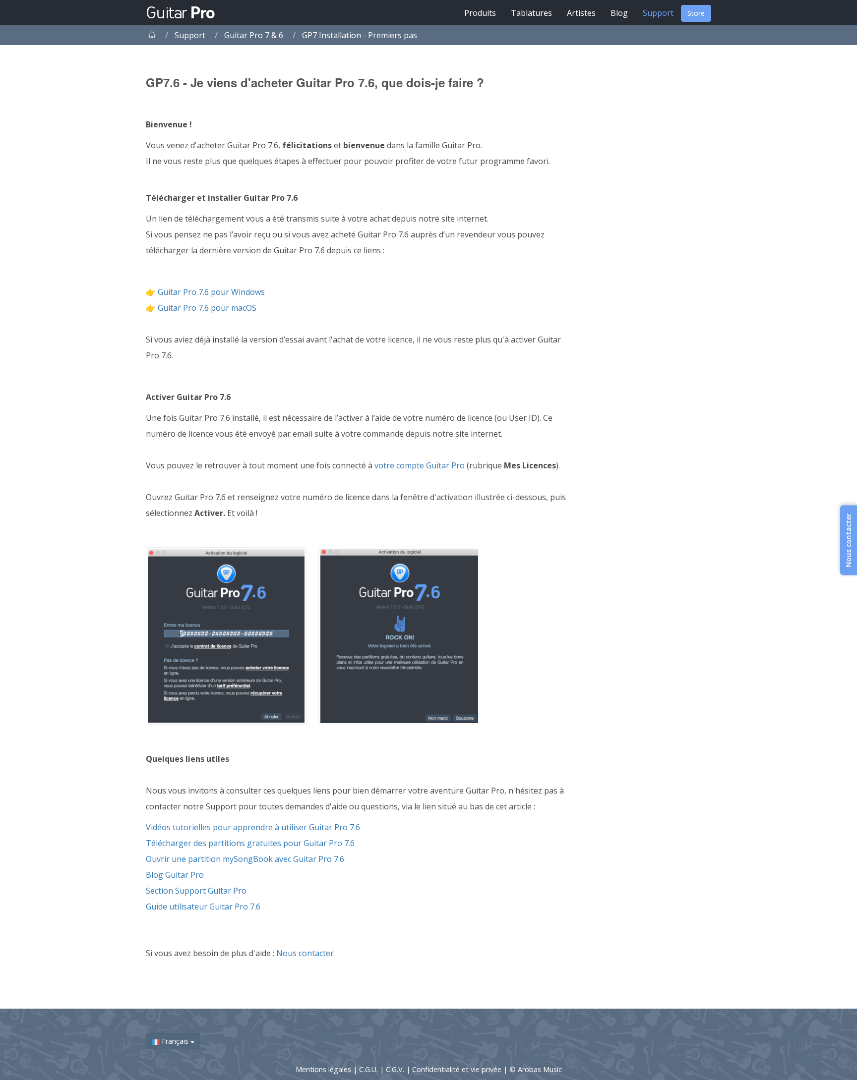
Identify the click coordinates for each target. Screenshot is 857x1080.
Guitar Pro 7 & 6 (253, 35)
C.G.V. (396, 1069)
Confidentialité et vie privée (457, 1069)
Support (658, 12)
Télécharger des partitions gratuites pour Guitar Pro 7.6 (250, 843)
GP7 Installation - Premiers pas (359, 35)
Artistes (581, 12)
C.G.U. (369, 1069)
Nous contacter (305, 953)
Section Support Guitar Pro (196, 890)
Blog (619, 12)
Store (696, 13)
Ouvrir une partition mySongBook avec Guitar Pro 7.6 (245, 858)
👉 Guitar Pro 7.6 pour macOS (201, 307)
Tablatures (531, 12)
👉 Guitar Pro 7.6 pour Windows (205, 291)
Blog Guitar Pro (176, 874)
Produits (480, 12)
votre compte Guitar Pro (420, 465)
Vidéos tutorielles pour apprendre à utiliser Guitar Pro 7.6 (253, 827)
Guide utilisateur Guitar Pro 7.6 (203, 906)
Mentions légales (324, 1069)
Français (175, 1041)
